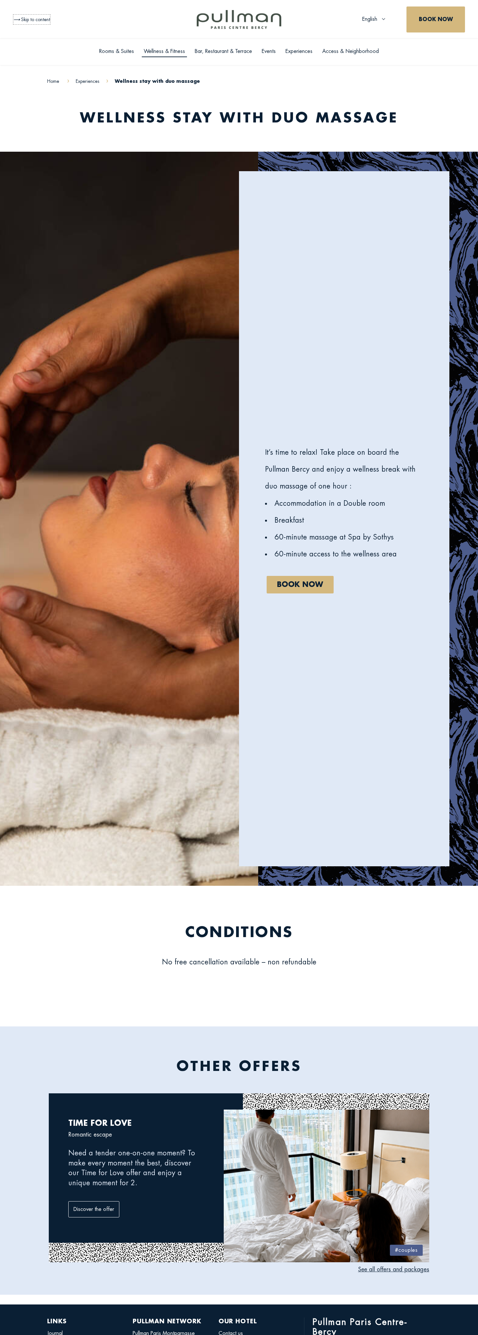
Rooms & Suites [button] (116, 51)
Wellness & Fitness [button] (164, 51)
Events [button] (269, 51)
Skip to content (31, 19)
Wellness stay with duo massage (239, 118)
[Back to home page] (239, 19)
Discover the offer (93, 1209)
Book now (300, 584)
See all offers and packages (393, 1269)
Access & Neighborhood (350, 51)
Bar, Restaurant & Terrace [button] (223, 51)
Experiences (298, 51)
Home (53, 81)
